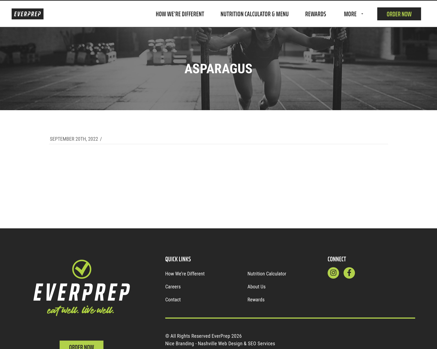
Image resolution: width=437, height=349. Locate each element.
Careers (173, 287)
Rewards (256, 300)
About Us (257, 287)
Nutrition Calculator (267, 274)
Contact (173, 300)
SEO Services (261, 343)
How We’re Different (185, 274)
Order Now (399, 14)
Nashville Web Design (220, 343)
